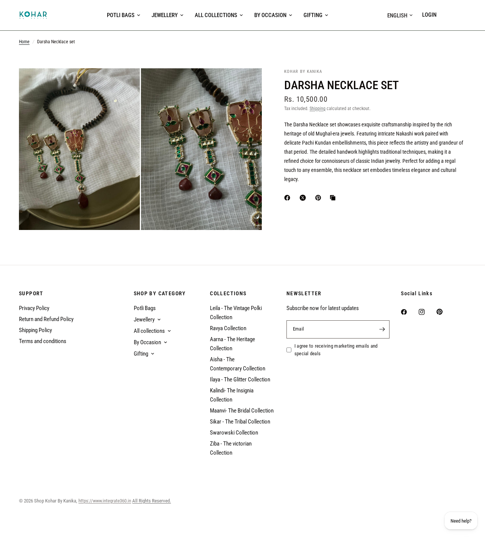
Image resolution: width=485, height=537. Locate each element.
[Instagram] (427, 312)
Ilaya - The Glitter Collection (240, 379)
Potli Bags (121, 15)
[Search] (447, 15)
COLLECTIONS (228, 293)
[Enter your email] (382, 329)
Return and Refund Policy (46, 319)
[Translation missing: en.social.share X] (304, 197)
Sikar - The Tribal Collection (240, 421)
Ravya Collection (228, 328)
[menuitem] (123, 15)
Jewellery (165, 15)
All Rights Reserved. (151, 501)
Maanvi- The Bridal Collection (242, 410)
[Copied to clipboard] (334, 197)
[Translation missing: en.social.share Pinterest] (319, 197)
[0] (460, 15)
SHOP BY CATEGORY (160, 293)
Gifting (313, 15)
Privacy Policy (34, 308)
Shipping (317, 108)
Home (24, 41)
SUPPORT (31, 293)
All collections (216, 15)
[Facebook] (409, 312)
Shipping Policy (35, 330)
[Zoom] (124, 84)
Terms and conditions (42, 341)
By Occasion (270, 15)
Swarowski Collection (234, 432)
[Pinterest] (444, 312)
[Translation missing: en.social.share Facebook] (288, 197)
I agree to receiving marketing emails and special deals (336, 350)
